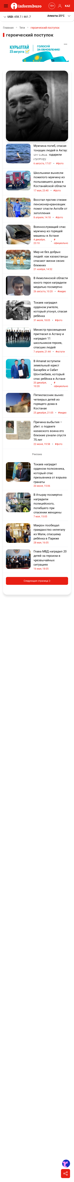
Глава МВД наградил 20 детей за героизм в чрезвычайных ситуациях (50, 560)
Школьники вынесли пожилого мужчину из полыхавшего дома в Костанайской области (50, 181)
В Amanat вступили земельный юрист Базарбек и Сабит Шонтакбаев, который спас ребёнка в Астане (51, 373)
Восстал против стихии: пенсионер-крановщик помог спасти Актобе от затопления (50, 208)
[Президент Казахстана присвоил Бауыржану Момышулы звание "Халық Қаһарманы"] (37, 106)
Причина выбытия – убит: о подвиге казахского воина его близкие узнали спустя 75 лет (50, 433)
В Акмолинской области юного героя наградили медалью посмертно (51, 284)
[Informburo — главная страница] (27, 6)
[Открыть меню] (7, 6)
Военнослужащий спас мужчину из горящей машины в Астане (51, 235)
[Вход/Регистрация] (59, 6)
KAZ (67, 5)
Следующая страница (36, 581)
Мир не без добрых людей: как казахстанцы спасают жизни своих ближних (51, 260)
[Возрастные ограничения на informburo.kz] (51, 6)
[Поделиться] (65, 1173)
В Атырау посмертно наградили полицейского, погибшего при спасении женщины (48, 505)
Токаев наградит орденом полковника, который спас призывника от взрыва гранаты (50, 475)
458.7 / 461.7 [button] (19, 16)
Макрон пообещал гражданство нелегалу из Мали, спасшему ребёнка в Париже (49, 534)
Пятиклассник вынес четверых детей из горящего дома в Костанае (50, 403)
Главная (8, 27)
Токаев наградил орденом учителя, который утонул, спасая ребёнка (50, 311)
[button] (59, 16)
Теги (22, 27)
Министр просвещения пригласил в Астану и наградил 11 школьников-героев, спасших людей (50, 341)
